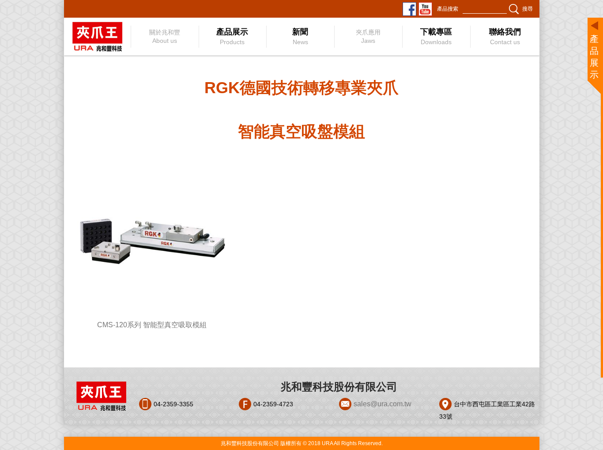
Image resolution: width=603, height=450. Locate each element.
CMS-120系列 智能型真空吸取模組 (152, 325)
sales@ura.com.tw (382, 404)
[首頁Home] (96, 36)
